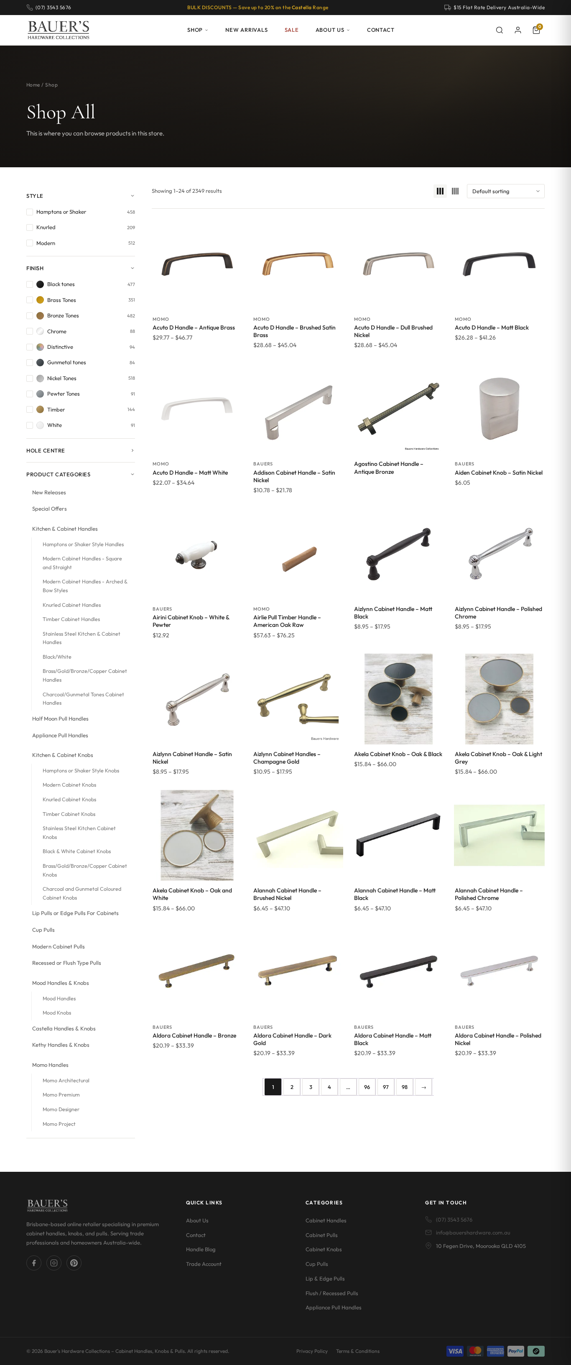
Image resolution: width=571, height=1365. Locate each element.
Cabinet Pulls (322, 1235)
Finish (34, 268)
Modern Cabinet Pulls (58, 946)
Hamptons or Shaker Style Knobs (81, 770)
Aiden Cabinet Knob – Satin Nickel (499, 472)
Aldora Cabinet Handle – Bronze (194, 1035)
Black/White (57, 657)
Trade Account (204, 1263)
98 (405, 1087)
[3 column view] (440, 191)
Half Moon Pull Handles (60, 718)
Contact (380, 29)
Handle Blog (201, 1249)
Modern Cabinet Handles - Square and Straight (82, 562)
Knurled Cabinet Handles (72, 605)
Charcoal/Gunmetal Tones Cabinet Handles (83, 698)
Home (33, 85)
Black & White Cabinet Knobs (77, 851)
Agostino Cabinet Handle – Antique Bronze (388, 467)
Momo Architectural (66, 1080)
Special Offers (49, 508)
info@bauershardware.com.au (473, 1232)
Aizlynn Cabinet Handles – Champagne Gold (287, 757)
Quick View (197, 300)
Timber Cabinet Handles (71, 619)
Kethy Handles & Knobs (60, 1044)
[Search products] (499, 30)
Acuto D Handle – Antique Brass (194, 327)
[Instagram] (53, 1262)
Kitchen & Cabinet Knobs (62, 755)
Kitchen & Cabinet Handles (65, 528)
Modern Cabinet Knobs (69, 785)
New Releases (49, 492)
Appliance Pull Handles (60, 735)
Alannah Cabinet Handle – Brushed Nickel (287, 894)
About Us (330, 29)
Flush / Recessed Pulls (332, 1293)
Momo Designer (61, 1109)
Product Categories (58, 474)
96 (367, 1087)
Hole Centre (45, 450)
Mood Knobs (57, 1013)
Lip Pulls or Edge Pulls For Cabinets (75, 913)
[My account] (518, 30)
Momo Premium (61, 1094)
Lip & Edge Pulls (325, 1278)
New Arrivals (246, 29)
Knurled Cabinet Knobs (69, 799)
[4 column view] (455, 191)
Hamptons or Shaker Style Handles (83, 544)
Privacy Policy (312, 1351)
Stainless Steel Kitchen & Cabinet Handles (81, 638)
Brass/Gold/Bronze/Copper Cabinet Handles (85, 675)
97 (386, 1087)
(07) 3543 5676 (454, 1219)
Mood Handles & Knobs (60, 982)
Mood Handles (59, 998)
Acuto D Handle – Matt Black (492, 327)
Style (34, 195)
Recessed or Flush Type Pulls (66, 962)
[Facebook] (33, 1262)
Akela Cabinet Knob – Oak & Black (398, 754)
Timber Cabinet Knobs (69, 814)
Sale (292, 29)
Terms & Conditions (358, 1351)
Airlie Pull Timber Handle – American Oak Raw (287, 621)
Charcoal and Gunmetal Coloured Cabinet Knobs (82, 893)
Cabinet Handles (326, 1220)
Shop (195, 29)
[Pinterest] (74, 1262)
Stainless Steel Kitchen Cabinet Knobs (79, 832)
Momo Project (59, 1124)
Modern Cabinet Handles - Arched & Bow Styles (85, 585)
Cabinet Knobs (324, 1249)
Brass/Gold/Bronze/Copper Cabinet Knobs (85, 870)
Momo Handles (50, 1064)
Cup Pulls (43, 929)
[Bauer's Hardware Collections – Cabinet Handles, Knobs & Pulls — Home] (58, 30)
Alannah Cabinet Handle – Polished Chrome (489, 894)
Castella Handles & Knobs (64, 1028)
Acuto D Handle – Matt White (190, 472)
